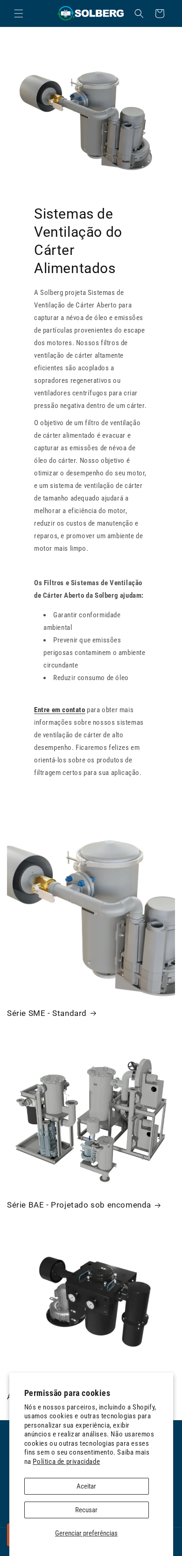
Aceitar (86, 1486)
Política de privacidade (66, 1461)
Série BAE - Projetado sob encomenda (79, 1204)
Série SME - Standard (47, 1013)
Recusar (86, 1510)
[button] (18, 13)
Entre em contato (59, 710)
